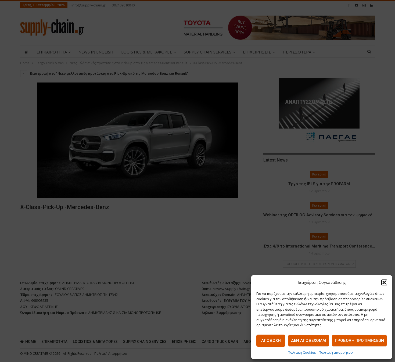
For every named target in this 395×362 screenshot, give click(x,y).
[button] (384, 282)
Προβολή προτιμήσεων (359, 340)
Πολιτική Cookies (302, 352)
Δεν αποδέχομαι (308, 340)
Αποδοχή (271, 340)
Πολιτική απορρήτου (336, 352)
